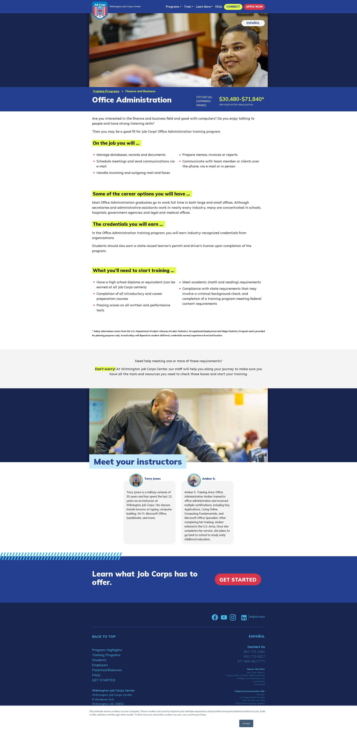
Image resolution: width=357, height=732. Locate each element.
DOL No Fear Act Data (253, 700)
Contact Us (256, 647)
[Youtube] (224, 617)
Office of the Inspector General (250, 703)
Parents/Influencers (107, 670)
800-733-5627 (254, 656)
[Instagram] (233, 617)
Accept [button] (246, 723)
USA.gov (260, 694)
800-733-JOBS (254, 652)
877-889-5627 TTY (251, 661)
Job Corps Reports (256, 672)
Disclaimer (259, 684)
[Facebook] (215, 617)
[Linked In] (243, 617)
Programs (172, 6)
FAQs (218, 6)
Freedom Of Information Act (251, 678)
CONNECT (233, 6)
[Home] (100, 10)
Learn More (203, 6)
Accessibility (258, 681)
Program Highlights (107, 650)
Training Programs (106, 91)
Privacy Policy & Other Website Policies (245, 675)
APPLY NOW (254, 6)
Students (99, 660)
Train (187, 6)
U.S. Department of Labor (252, 697)
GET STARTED (103, 680)
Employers (100, 665)
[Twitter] (238, 617)
